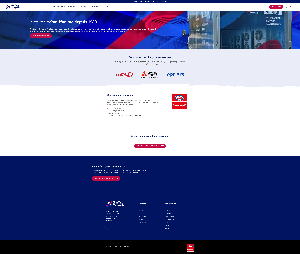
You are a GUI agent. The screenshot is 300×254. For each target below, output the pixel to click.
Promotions (155, 1)
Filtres (91, 6)
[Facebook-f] (286, 7)
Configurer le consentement (120, 248)
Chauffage (63, 6)
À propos (135, 1)
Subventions (147, 1)
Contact (103, 6)
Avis (141, 1)
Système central (83, 6)
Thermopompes (72, 6)
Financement (164, 1)
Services (96, 6)
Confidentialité (108, 248)
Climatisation (55, 6)
